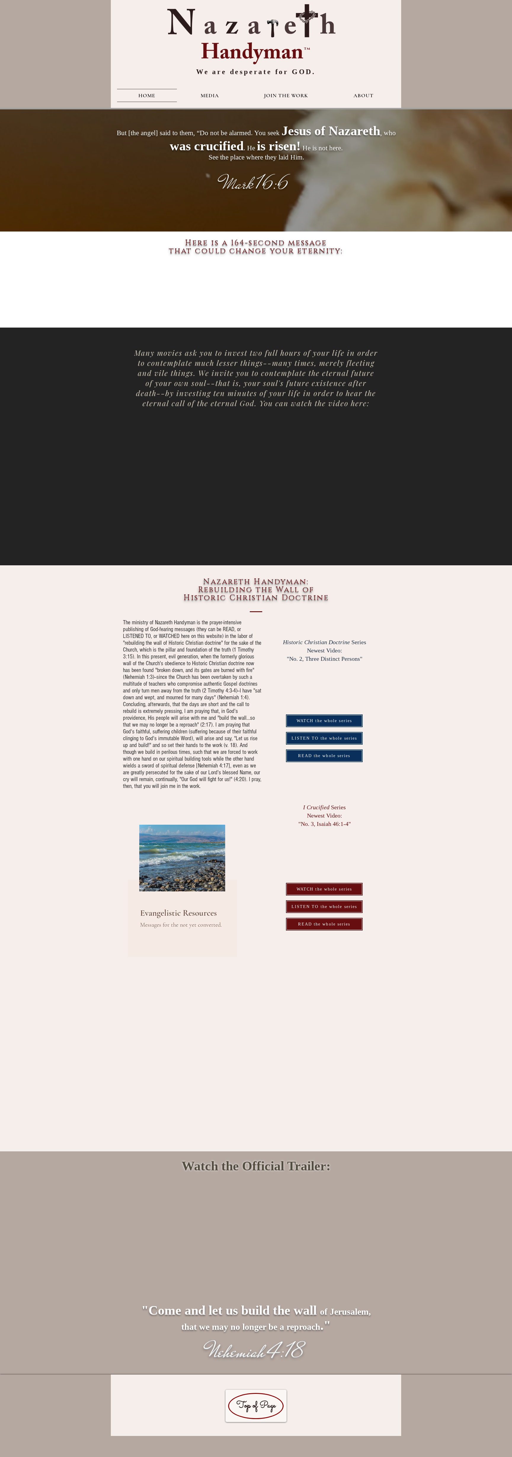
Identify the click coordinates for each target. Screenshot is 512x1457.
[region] (191, 891)
